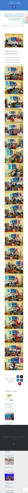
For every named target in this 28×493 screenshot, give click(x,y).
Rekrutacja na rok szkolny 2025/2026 (9, 405)
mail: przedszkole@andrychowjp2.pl (14, 2)
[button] (14, 416)
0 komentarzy (9, 412)
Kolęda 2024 (9, 467)
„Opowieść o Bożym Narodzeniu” (9, 485)
